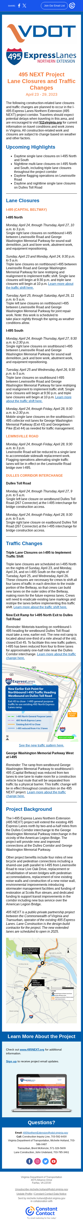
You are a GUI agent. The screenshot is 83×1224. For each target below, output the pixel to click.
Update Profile (24, 1193)
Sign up (11, 1061)
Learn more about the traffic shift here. (40, 607)
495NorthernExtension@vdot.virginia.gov (45, 1132)
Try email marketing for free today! (41, 1218)
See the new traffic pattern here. (41, 745)
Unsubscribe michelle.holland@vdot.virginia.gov (41, 1189)
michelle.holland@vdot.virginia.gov (46, 1198)
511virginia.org (50, 122)
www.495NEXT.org (32, 1049)
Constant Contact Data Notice (50, 1193)
